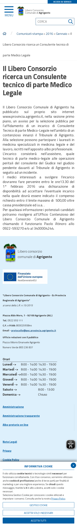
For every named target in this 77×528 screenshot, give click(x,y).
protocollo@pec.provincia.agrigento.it (33, 330)
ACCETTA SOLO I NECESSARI (38, 513)
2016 (49, 33)
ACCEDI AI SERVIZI (62, 1)
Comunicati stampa (30, 33)
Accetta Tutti (38, 520)
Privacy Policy (58, 498)
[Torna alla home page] (4, 33)
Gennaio (61, 33)
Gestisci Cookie (38, 505)
